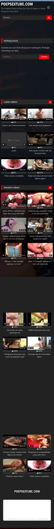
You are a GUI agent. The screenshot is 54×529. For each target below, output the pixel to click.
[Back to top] (46, 521)
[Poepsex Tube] (22, 4)
